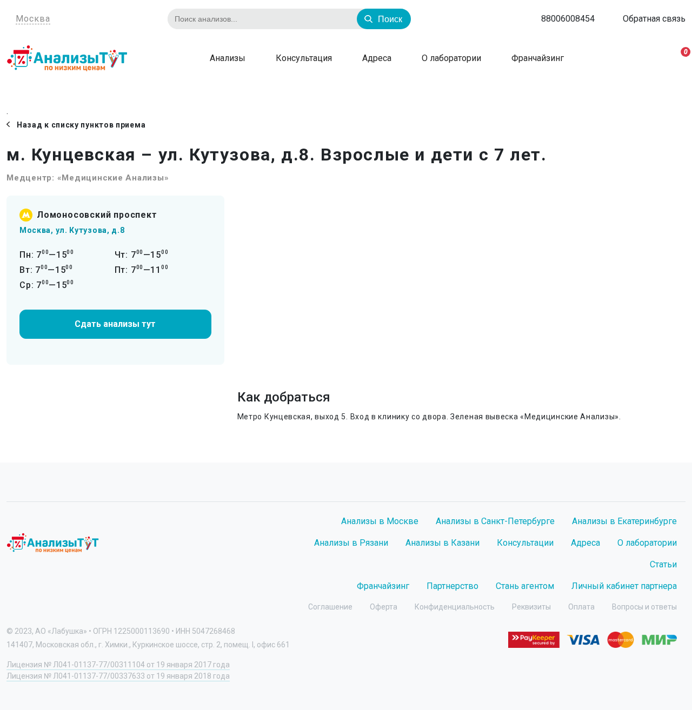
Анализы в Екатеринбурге (624, 521)
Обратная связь (654, 19)
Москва (33, 19)
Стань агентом (525, 586)
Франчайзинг (536, 58)
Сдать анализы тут (115, 324)
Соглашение (330, 606)
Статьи (663, 564)
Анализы (226, 58)
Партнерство (452, 586)
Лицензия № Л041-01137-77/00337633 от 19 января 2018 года (118, 676)
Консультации (525, 543)
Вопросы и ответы (644, 606)
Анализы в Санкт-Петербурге (495, 521)
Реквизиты (531, 606)
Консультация (303, 58)
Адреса (375, 58)
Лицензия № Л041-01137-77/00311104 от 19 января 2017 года (118, 664)
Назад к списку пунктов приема (81, 124)
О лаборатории (450, 58)
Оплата (581, 606)
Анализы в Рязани (351, 543)
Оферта (383, 606)
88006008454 (568, 19)
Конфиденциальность (455, 606)
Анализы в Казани (442, 543)
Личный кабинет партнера (624, 586)
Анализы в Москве (379, 521)
